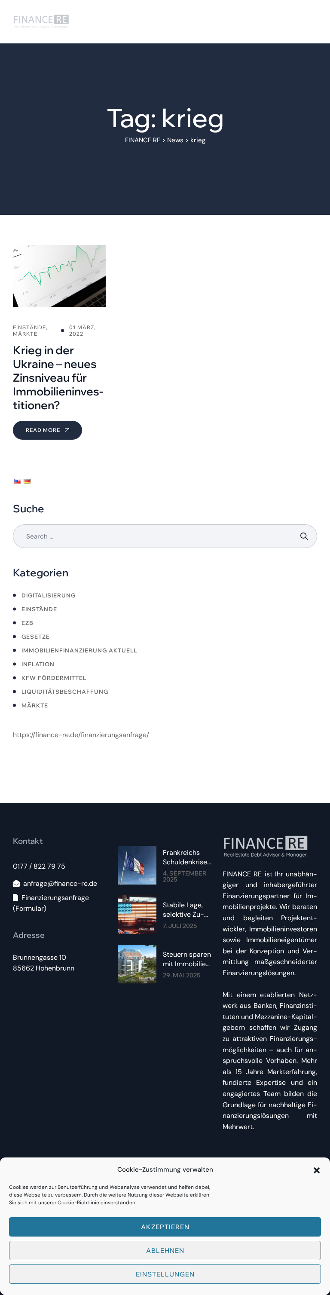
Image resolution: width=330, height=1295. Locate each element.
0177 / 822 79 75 (39, 866)
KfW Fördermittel (53, 677)
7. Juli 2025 (180, 926)
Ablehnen (165, 1250)
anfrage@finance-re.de (60, 883)
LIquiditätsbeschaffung (64, 691)
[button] (316, 1169)
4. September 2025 (185, 876)
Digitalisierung (48, 595)
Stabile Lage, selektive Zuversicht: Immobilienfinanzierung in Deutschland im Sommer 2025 (187, 909)
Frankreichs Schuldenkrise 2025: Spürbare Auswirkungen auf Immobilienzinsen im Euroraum (187, 857)
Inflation (38, 664)
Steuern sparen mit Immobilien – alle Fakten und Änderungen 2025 (187, 959)
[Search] (305, 536)
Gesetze (35, 636)
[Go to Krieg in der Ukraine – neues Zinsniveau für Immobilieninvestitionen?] (59, 342)
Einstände (39, 609)
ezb (27, 622)
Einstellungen (165, 1274)
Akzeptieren (165, 1227)
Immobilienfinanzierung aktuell (79, 650)
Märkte (34, 705)
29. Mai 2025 (181, 975)
